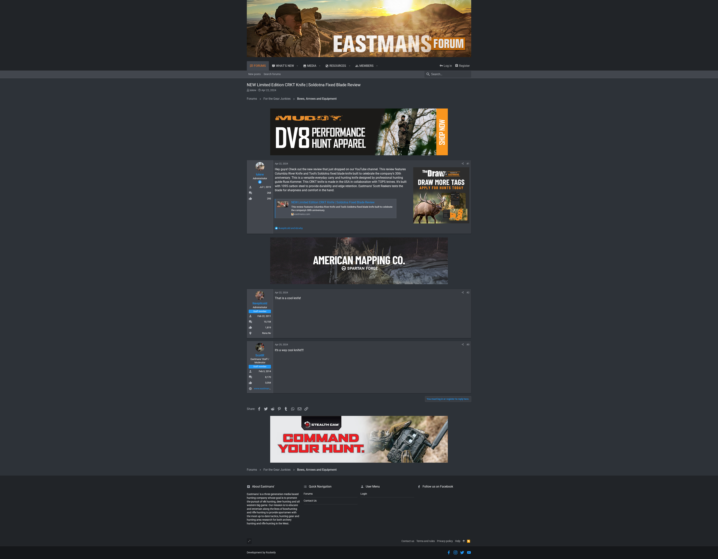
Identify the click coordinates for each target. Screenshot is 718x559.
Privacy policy (445, 541)
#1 (468, 163)
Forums (308, 493)
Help (457, 541)
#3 (468, 344)
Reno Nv (266, 333)
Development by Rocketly (261, 552)
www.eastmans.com (265, 388)
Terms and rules (425, 541)
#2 (468, 292)
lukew (253, 90)
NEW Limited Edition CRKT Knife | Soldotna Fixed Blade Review (333, 202)
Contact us (407, 541)
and (290, 228)
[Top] (463, 541)
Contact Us (310, 500)
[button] (297, 66)
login (363, 493)
